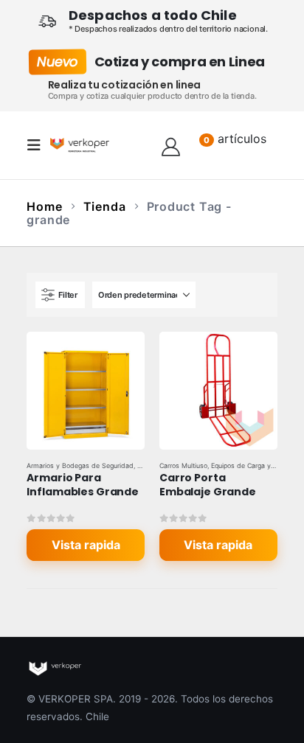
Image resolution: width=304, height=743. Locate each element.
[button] (38, 145)
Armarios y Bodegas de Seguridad (80, 465)
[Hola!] (171, 145)
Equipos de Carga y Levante (254, 465)
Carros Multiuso (183, 465)
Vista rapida (86, 544)
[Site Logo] (79, 145)
